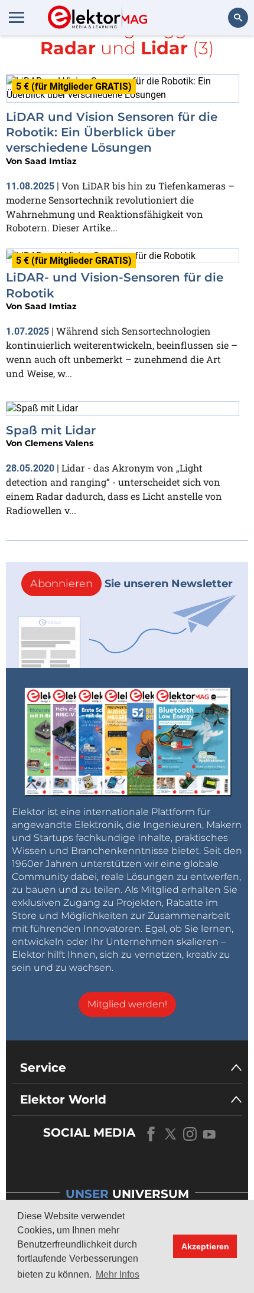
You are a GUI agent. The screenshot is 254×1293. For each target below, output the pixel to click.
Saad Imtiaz (51, 161)
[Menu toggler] (16, 17)
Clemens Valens (59, 443)
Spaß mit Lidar (51, 430)
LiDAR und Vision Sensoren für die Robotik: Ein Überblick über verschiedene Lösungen (111, 132)
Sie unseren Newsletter (131, 583)
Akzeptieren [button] (205, 1246)
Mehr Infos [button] (117, 1274)
